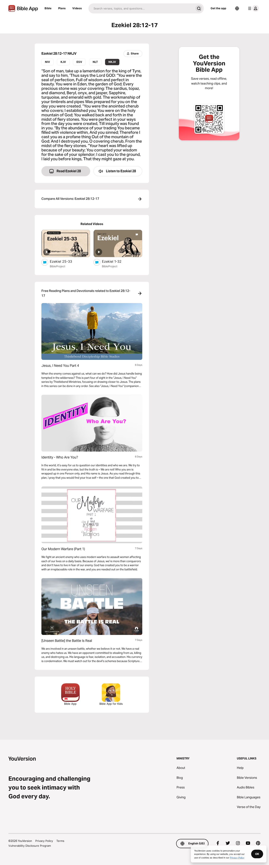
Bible (48, 8)
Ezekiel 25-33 (65, 261)
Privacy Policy (44, 840)
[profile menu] (253, 8)
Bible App (70, 703)
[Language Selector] (237, 8)
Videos (77, 8)
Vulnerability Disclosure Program (29, 845)
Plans (62, 8)
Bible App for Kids (111, 703)
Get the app (218, 8)
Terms (60, 840)
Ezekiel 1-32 (116, 261)
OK (257, 854)
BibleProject (57, 266)
